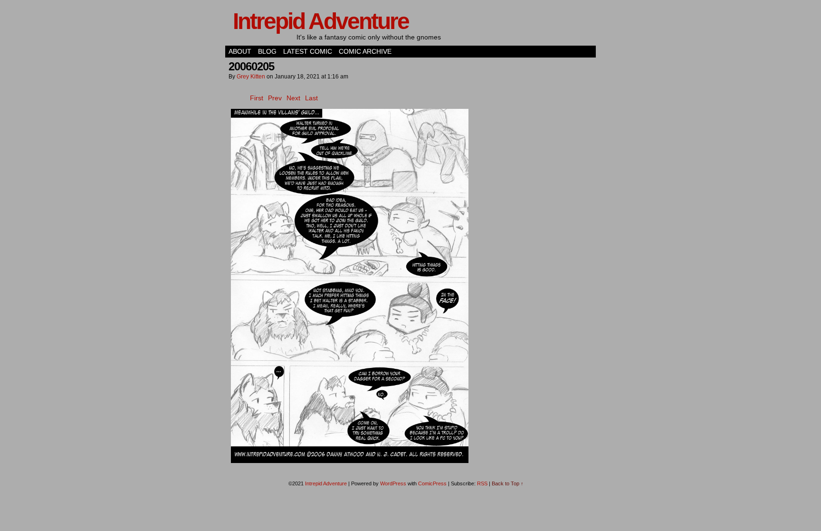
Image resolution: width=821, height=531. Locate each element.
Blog (267, 51)
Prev (275, 98)
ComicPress (432, 483)
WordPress (393, 483)
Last (311, 98)
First (256, 98)
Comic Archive (365, 51)
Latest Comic (307, 51)
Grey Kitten (251, 76)
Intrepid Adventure (321, 21)
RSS (482, 483)
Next (293, 98)
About (240, 51)
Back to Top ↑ (508, 483)
